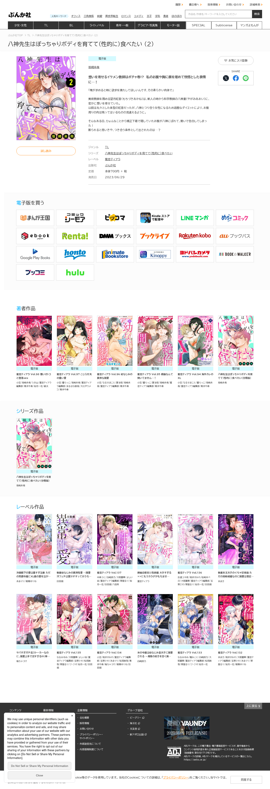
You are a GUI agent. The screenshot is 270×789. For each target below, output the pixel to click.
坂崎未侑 (93, 67)
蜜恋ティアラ (112, 159)
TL (107, 147)
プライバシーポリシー (175, 777)
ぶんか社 (110, 165)
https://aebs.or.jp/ (195, 760)
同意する (246, 779)
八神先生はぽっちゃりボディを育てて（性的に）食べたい (139, 153)
